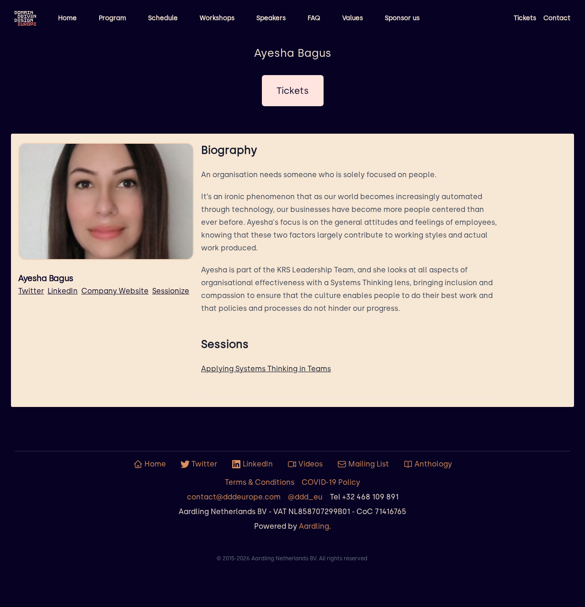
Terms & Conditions (259, 482)
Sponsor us (402, 18)
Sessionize (170, 291)
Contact (556, 18)
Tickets (525, 18)
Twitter (31, 291)
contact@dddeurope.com (234, 497)
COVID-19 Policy (331, 482)
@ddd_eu (305, 497)
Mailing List (368, 464)
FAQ (314, 18)
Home (67, 18)
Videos (310, 464)
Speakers (271, 18)
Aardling (314, 526)
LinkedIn (63, 291)
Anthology (433, 464)
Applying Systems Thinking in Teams (266, 368)
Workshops (217, 18)
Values (352, 18)
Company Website (115, 291)
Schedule (163, 18)
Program (112, 18)
